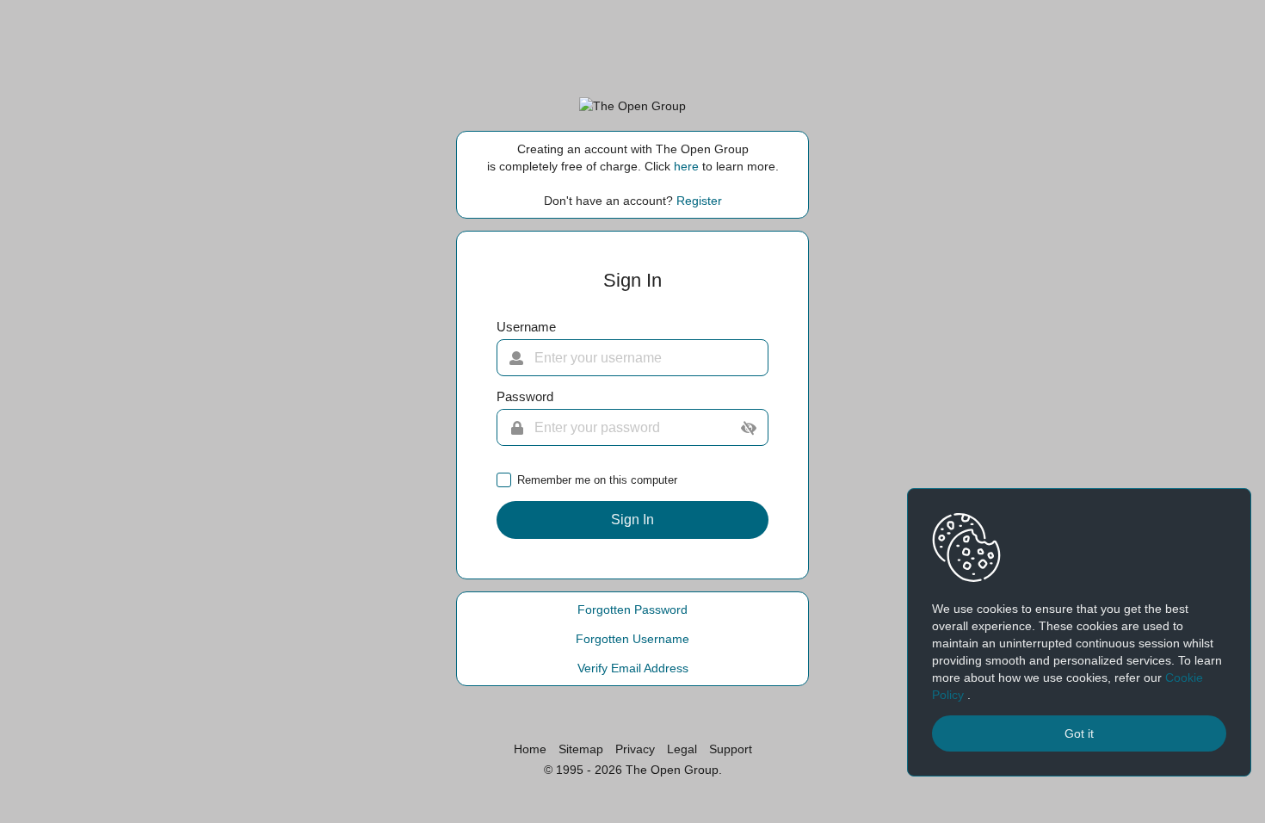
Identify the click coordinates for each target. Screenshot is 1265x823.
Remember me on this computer (597, 479)
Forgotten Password (632, 609)
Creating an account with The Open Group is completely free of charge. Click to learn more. (633, 157)
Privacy (635, 749)
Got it (1079, 733)
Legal (682, 749)
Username (526, 327)
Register (699, 200)
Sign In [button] (632, 519)
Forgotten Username (632, 639)
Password (525, 397)
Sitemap (580, 749)
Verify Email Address (632, 668)
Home (530, 749)
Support (730, 749)
